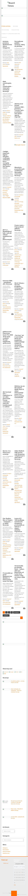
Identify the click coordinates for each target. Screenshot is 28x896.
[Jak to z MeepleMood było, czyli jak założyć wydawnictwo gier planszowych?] (8, 223)
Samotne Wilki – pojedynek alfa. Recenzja (7, 311)
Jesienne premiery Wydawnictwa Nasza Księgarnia (7, 44)
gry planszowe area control (18, 275)
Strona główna (5, 26)
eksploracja (19, 535)
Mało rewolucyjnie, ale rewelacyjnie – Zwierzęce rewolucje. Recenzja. (7, 86)
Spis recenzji (5, 30)
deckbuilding (8, 594)
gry (21, 540)
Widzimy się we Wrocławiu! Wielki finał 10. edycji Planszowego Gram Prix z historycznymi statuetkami (19, 447)
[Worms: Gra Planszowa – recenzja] (13, 500)
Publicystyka (15, 30)
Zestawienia (7, 653)
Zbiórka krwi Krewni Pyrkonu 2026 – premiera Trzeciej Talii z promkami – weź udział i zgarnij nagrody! (19, 110)
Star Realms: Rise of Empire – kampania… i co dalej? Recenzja (7, 571)
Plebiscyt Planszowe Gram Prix (11, 33)
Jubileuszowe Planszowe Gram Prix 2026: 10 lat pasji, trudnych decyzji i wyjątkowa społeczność (8, 379)
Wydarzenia (17, 138)
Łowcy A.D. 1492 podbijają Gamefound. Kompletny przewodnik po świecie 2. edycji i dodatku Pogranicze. (19, 574)
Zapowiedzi (5, 66)
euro (18, 201)
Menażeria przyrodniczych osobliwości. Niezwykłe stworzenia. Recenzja (19, 171)
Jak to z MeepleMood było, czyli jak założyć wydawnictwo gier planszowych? (7, 236)
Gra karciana (8, 336)
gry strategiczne (6, 117)
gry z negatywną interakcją (18, 280)
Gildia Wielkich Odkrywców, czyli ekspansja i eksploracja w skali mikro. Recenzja (19, 505)
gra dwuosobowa (7, 596)
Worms (4, 543)
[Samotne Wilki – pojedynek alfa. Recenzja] (13, 298)
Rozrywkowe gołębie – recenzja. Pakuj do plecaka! (19, 43)
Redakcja (4, 37)
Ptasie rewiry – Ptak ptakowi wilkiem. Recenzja (19, 243)
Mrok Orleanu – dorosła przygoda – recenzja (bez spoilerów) (19, 313)
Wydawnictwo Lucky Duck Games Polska (18, 548)
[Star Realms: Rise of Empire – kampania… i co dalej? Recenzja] (8, 561)
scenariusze (5, 601)
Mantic (6, 541)
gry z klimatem (6, 119)
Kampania (5, 599)
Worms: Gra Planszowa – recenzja (7, 513)
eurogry (21, 201)
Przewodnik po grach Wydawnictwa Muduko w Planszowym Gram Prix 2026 (8, 627)
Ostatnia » (6, 683)
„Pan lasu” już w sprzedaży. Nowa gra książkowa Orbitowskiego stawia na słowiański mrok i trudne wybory (19, 380)
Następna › (16, 680)
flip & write (16, 536)
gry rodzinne (8, 115)
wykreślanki (17, 552)
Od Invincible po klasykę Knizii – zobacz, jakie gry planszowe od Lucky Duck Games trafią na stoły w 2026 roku (19, 640)
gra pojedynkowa (7, 337)
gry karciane (19, 69)
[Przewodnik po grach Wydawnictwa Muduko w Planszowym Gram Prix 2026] (8, 616)
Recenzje (15, 26)
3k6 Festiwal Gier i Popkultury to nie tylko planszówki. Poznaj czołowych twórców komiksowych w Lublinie (7, 449)
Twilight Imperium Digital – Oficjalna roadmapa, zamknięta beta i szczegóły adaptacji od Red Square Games (7, 175)
